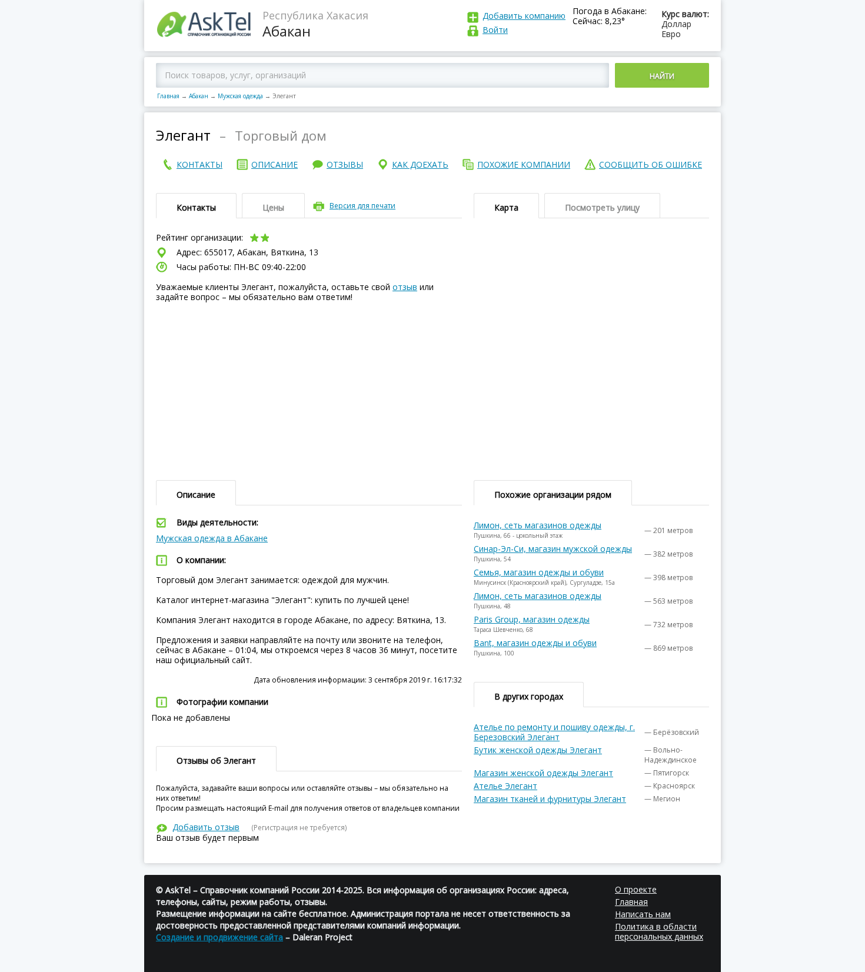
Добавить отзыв (205, 827)
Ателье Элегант (505, 785)
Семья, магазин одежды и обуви (539, 572)
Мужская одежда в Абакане (212, 538)
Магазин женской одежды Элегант (543, 772)
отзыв (404, 286)
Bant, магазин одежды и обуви (535, 642)
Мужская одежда (240, 96)
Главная (168, 96)
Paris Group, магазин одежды (532, 619)
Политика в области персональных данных (659, 931)
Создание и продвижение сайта (219, 937)
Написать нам (643, 914)
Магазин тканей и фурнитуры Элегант (550, 798)
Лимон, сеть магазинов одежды (537, 525)
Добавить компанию (524, 15)
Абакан (198, 96)
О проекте (636, 889)
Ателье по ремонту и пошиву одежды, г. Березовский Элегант (554, 732)
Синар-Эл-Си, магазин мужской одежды (553, 548)
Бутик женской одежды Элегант (538, 749)
